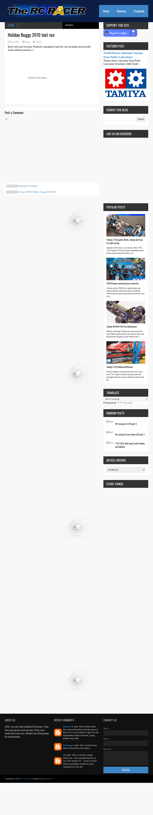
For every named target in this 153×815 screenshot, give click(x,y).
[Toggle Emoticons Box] (6, 118)
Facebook (139, 11)
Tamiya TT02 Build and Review (119, 367)
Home (106, 11)
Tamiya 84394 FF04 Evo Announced (121, 326)
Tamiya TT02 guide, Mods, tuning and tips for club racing (124, 241)
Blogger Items (47, 779)
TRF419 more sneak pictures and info (122, 283)
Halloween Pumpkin (27, 186)
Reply (28, 42)
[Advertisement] (125, 598)
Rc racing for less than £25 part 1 (130, 434)
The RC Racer (26, 779)
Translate (128, 403)
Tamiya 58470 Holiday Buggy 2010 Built (37, 192)
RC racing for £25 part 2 (126, 423)
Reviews (121, 11)
